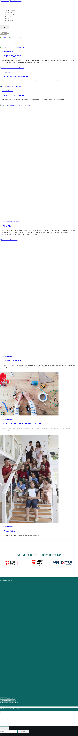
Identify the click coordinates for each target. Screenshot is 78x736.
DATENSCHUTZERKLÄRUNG (7, 699)
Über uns (8, 16)
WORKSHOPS (9, 12)
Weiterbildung (10, 14)
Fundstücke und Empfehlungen (10, 221)
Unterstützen (10, 20)
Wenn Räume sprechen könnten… (22, 424)
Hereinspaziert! (11, 56)
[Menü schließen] (0, 712)
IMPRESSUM (3, 697)
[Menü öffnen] (2, 40)
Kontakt (8, 18)
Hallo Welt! (9, 531)
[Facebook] (3, 34)
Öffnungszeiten (10, 10)
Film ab (6, 226)
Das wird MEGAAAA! (13, 95)
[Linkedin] (1, 34)
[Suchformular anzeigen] (4, 27)
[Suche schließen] (4, 728)
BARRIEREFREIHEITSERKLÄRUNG (9, 703)
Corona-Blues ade (13, 361)
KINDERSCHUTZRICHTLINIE (8, 701)
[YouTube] (8, 34)
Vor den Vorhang (6, 72)
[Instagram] (5, 34)
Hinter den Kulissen (7, 51)
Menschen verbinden (15, 77)
